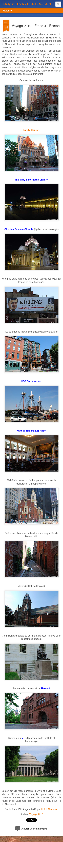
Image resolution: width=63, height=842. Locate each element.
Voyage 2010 (36, 814)
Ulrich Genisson (49, 809)
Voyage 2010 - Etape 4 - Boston (36, 25)
